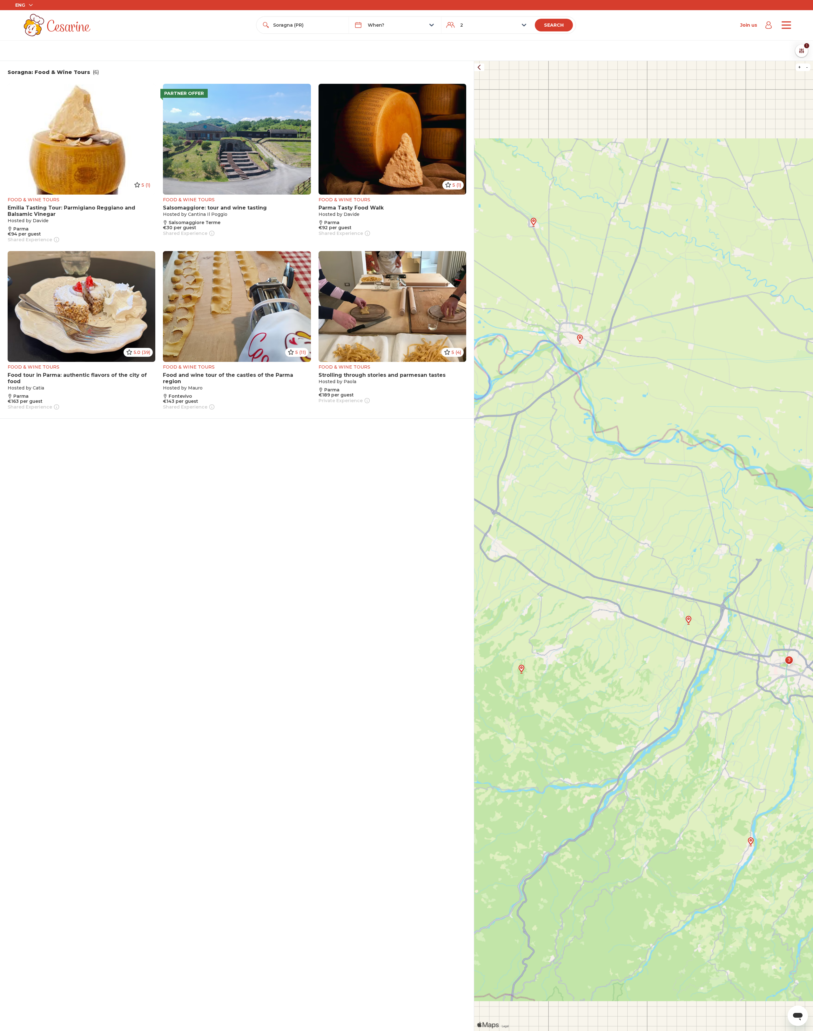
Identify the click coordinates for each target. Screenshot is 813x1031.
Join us (748, 25)
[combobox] (308, 25)
